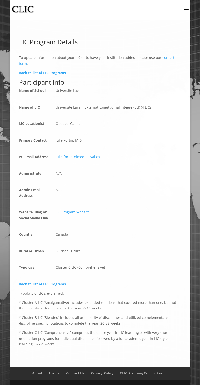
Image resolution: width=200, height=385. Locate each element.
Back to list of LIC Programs (42, 72)
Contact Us (75, 373)
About (37, 373)
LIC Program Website (73, 212)
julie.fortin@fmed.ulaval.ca (78, 156)
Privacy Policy (102, 373)
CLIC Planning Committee (141, 373)
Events (54, 373)
